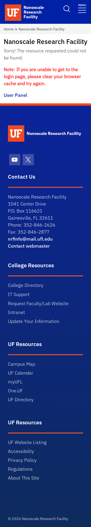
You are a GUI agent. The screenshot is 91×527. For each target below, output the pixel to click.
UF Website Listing (27, 442)
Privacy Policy (22, 460)
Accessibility (21, 451)
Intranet (16, 312)
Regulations (20, 469)
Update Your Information (33, 321)
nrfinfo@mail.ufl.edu (30, 239)
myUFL (15, 382)
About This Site (23, 478)
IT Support (19, 294)
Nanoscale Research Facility (41, 29)
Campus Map (21, 364)
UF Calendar (20, 373)
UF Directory (21, 399)
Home (9, 29)
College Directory (25, 285)
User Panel (15, 95)
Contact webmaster (29, 246)
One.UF (15, 390)
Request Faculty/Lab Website (38, 303)
